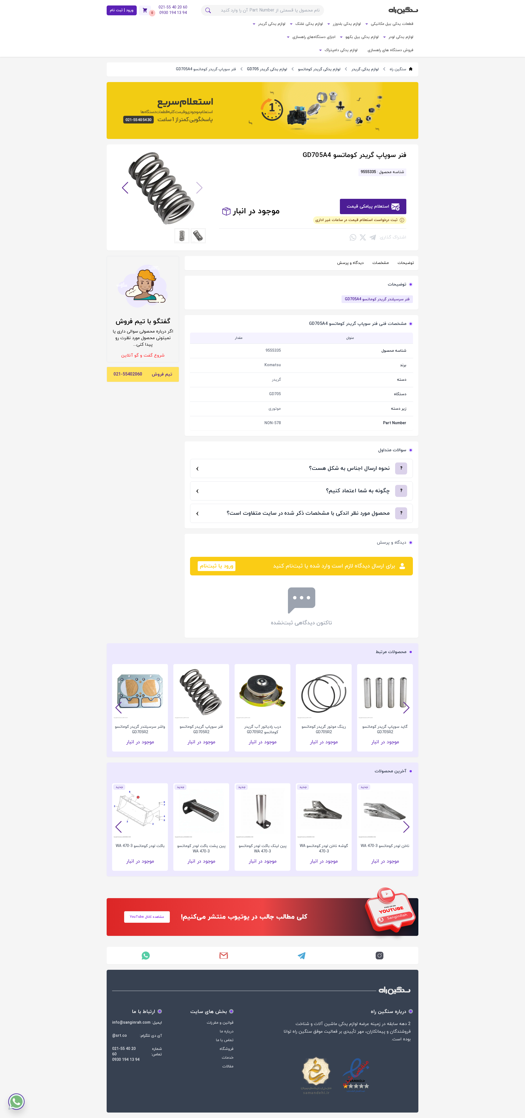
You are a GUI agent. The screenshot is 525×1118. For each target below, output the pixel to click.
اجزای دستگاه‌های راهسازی (314, 37)
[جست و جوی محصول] (208, 10)
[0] (145, 10)
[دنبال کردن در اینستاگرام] (379, 955)
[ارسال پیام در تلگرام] (301, 955)
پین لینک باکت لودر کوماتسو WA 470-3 (263, 848)
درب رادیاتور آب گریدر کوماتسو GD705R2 (320, 729)
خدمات (228, 1057)
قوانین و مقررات (220, 1022)
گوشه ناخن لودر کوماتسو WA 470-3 (324, 848)
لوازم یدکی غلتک (309, 24)
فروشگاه (227, 1049)
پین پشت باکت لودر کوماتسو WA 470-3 (201, 848)
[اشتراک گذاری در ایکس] (363, 237)
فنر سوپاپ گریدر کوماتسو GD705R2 (259, 729)
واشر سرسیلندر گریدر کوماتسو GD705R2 (198, 729)
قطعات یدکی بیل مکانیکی (392, 24)
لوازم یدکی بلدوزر (347, 24)
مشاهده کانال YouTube (147, 917)
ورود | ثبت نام (121, 10)
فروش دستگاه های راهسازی (390, 50)
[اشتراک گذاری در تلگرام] (372, 237)
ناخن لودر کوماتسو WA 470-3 (385, 846)
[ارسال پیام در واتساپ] (146, 955)
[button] (199, 188)
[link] (262, 110)
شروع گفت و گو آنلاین (143, 356)
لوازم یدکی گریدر (271, 24)
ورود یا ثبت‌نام (216, 566)
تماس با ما (225, 1040)
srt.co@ (119, 1035)
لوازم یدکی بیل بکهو (362, 37)
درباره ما (227, 1031)
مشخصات (380, 263)
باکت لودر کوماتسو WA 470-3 (140, 846)
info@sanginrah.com (131, 1022)
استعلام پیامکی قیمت (368, 206)
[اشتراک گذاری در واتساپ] (353, 237)
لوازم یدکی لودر (401, 37)
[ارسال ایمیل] (223, 955)
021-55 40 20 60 (124, 1051)
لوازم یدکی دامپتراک (341, 50)
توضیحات (406, 263)
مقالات (228, 1066)
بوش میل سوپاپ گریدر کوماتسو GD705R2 (137, 729)
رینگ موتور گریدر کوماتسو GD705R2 (382, 729)
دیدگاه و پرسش (350, 263)
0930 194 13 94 (125, 1059)
